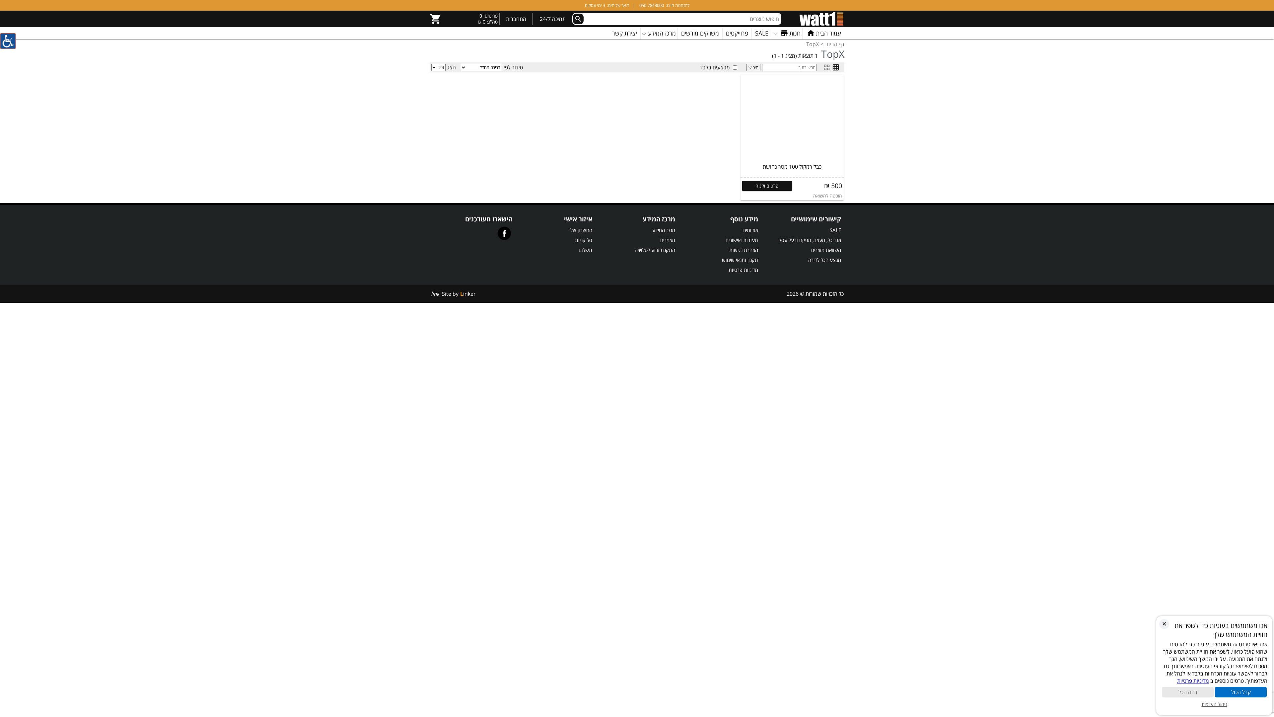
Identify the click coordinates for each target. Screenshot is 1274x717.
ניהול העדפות (1214, 704)
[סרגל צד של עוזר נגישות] (8, 41)
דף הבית (835, 44)
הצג (451, 67)
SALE (835, 230)
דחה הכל (1187, 692)
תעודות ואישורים (742, 240)
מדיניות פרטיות (743, 270)
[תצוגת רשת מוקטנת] (835, 67)
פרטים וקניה (766, 186)
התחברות (516, 19)
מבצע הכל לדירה (824, 260)
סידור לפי (513, 67)
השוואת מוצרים (826, 250)
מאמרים (667, 240)
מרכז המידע (663, 230)
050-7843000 (651, 5)
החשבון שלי (580, 230)
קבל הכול (1241, 692)
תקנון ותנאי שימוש (740, 260)
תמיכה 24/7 (553, 19)
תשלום (585, 250)
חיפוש (753, 67)
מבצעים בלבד (715, 67)
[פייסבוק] (504, 233)
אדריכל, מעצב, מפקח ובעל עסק (809, 240)
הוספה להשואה (827, 196)
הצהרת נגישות (743, 250)
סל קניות (583, 240)
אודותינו (750, 230)
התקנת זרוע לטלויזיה (655, 250)
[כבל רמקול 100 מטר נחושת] (792, 118)
